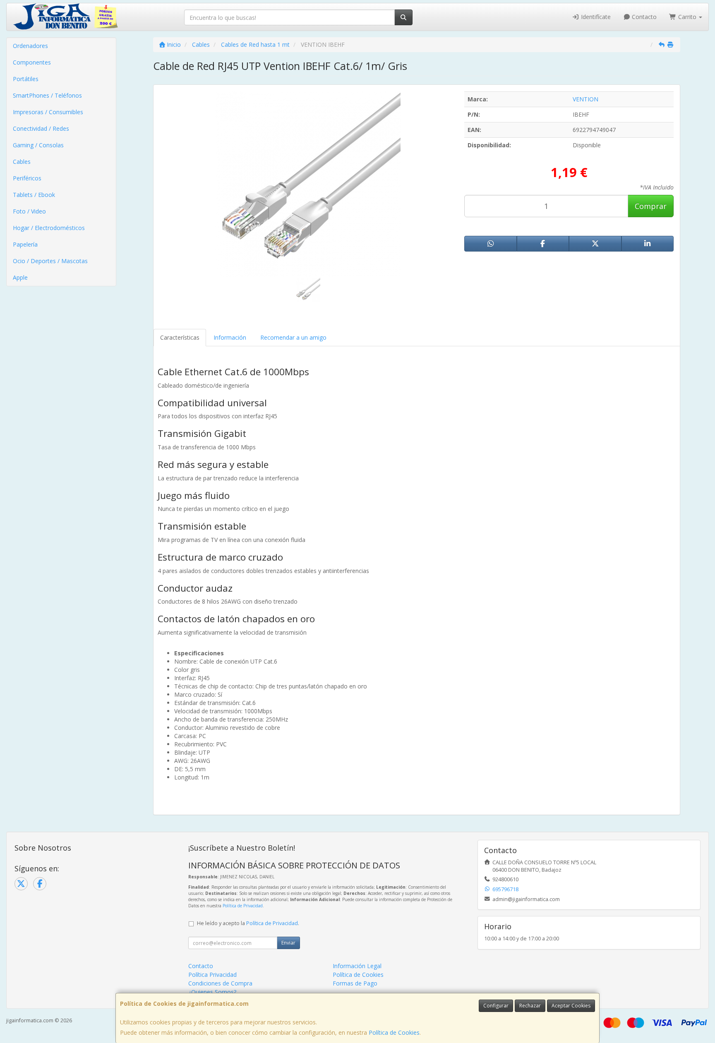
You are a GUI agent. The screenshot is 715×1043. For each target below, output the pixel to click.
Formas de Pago (355, 983)
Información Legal (357, 966)
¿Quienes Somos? (212, 992)
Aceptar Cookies (571, 1005)
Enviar (288, 942)
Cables (22, 161)
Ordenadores (30, 46)
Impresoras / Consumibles (48, 112)
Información (230, 337)
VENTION (585, 99)
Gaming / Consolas (38, 145)
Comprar (651, 206)
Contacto (643, 17)
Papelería (25, 244)
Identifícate (595, 17)
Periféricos (27, 178)
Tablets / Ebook (34, 195)
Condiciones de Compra (220, 983)
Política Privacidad (212, 974)
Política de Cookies (394, 1032)
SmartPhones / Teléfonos (47, 95)
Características (179, 337)
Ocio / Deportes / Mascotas (50, 261)
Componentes (32, 62)
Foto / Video (29, 211)
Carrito (687, 17)
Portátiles (25, 79)
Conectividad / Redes (41, 128)
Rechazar (530, 1005)
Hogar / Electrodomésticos (49, 228)
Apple (20, 277)
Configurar (496, 1005)
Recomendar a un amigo (293, 337)
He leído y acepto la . (248, 923)
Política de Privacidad (243, 906)
